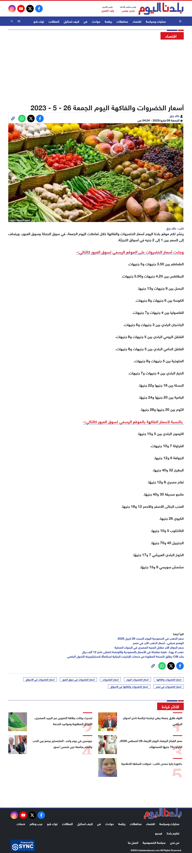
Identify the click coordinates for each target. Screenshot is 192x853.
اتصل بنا (133, 842)
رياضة (108, 21)
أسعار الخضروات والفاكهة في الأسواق (129, 686)
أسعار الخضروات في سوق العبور (78, 679)
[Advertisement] (96, 70)
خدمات (21, 823)
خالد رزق (175, 115)
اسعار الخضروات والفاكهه (168, 679)
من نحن (174, 842)
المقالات (54, 21)
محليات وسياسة (156, 21)
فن (85, 21)
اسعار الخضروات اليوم (137, 679)
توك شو (39, 21)
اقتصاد (137, 21)
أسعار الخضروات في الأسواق (40, 679)
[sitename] (163, 813)
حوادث (96, 21)
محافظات (122, 21)
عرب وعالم (36, 823)
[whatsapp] (13, 118)
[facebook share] (40, 118)
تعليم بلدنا (173, 832)
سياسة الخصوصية (154, 842)
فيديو (158, 832)
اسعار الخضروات (110, 679)
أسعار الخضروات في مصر (168, 686)
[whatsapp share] (22, 118)
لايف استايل (71, 21)
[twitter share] (31, 118)
